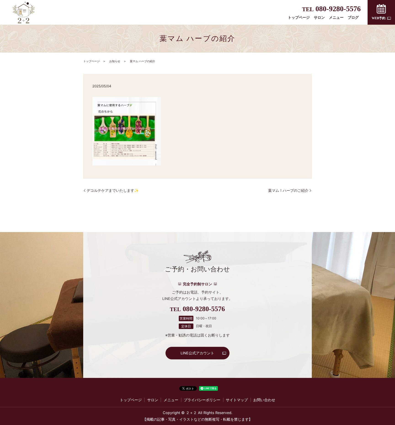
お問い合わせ (264, 400)
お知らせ (114, 61)
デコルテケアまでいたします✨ (113, 190)
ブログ (353, 17)
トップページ (299, 17)
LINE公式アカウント (197, 353)
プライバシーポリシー (202, 400)
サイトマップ (237, 400)
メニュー (336, 17)
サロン (319, 17)
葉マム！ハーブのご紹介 (288, 190)
